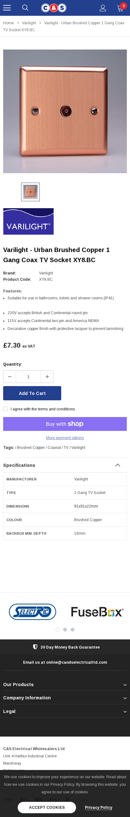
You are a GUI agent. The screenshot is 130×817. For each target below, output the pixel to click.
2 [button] (65, 630)
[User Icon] (103, 8)
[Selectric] (32, 612)
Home (8, 23)
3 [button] (72, 630)
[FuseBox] (97, 612)
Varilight (29, 23)
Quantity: (12, 364)
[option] (65, 111)
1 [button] (57, 630)
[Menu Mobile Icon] (7, 8)
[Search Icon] (25, 8)
